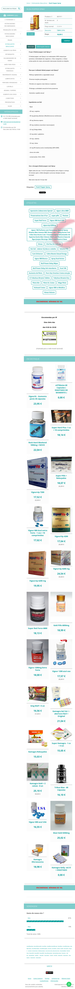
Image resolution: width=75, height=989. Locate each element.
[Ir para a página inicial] (11, 2)
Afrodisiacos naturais (41, 950)
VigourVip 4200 (61, 536)
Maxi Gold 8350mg (61, 833)
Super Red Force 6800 (37, 628)
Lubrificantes (10, 78)
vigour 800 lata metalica (43, 948)
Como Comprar (38, 978)
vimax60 (61, 948)
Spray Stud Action (57, 259)
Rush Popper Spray (43, 187)
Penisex (65, 216)
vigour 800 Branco (41, 259)
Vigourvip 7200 (37, 492)
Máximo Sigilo (66, 978)
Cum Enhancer (37, 254)
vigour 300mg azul (54, 946)
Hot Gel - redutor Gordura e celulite (43, 249)
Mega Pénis (62, 283)
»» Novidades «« (10, 20)
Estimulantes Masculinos (10, 45)
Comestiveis (10, 98)
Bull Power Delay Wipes (49, 263)
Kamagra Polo (33, 957)
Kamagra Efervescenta (38, 860)
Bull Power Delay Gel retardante (44, 268)
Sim (29, 918)
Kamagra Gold (38, 957)
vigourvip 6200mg (49, 225)
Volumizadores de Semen (10, 59)
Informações (54, 981)
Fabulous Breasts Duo (62, 278)
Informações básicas (43, 47)
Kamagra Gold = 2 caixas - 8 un (37, 784)
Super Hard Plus (31, 955)
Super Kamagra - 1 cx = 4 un (61, 744)
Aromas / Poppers (10, 90)
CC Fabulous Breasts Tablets (39, 278)
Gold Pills (36, 955)
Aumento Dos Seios (10, 94)
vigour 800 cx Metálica (57, 288)
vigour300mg (49, 946)
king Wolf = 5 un (38, 706)
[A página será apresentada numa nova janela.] (35, 23)
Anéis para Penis (9, 64)
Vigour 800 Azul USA (57, 220)
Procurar (19, 8)
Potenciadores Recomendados (9, 25)
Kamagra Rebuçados (37, 752)
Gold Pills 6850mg (61, 625)
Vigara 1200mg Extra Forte (37, 668)
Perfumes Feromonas (9, 82)
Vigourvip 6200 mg (37, 581)
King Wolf (55, 955)
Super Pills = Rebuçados (61, 476)
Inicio (28, 3)
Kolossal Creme (39, 288)
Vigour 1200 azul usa (61, 671)
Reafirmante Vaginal (10, 75)
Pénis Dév (36, 283)
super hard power (35, 950)
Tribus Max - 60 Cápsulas (61, 788)
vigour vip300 (36, 946)
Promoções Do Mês (10, 30)
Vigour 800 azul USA (37, 822)
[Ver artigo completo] (37, 379)
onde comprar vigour (55, 950)
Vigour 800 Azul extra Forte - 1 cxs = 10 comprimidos (37, 533)
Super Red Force (40, 220)
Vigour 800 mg (60, 946)
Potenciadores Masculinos (10, 35)
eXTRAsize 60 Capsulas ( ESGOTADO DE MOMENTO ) (61, 389)
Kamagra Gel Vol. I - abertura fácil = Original (61, 713)
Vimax (40, 244)
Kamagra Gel (60, 955)
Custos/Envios (44, 981)
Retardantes (9, 54)
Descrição (31, 47)
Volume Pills (64, 249)
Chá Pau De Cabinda (53, 244)
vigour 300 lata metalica (35, 948)
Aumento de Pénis (35, 273)
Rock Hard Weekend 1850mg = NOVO (38, 443)
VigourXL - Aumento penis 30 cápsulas (38, 397)
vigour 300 (39, 946)
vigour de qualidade (63, 950)
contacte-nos (55, 978)
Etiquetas (30, 187)
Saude (10, 106)
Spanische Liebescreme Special (41, 211)
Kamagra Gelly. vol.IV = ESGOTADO (61, 868)
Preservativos (10, 102)
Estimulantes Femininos (10, 70)
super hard (29, 950)
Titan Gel (51, 955)
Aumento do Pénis (10, 50)
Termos (47, 978)
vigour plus (49, 948)
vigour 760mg (44, 946)
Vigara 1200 (41, 955)
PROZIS (10, 40)
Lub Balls (10, 86)
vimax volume (66, 948)
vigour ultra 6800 (62, 211)
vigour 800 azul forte (30, 946)
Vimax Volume (49, 292)
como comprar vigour (48, 950)
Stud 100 (63, 268)
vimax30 (58, 948)
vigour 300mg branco (66, 946)
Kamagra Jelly (65, 955)
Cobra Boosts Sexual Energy (57, 254)
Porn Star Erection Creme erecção (58, 273)
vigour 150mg (54, 948)
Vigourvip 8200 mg (61, 569)
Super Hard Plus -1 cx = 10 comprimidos (61, 428)
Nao (29, 927)
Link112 (49, 966)
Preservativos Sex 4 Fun (39, 216)
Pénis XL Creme (48, 283)
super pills (55, 216)
